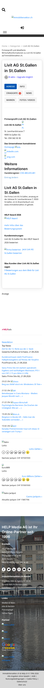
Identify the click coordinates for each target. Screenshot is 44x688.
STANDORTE (13, 93)
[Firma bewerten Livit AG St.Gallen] (12, 249)
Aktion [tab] (10, 342)
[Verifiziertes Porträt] (23, 125)
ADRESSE (10, 86)
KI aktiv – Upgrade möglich (21, 77)
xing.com (10, 157)
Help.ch (25, 673)
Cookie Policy (32, 679)
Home (4, 46)
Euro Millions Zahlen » (32, 476)
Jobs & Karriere (8, 606)
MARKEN (10, 100)
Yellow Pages (7, 613)
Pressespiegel (7, 609)
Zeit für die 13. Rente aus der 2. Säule (17, 349)
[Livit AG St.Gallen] (13, 218)
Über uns (22, 685)
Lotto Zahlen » (35, 449)
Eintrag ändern (11, 177)
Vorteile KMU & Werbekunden (14, 584)
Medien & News (8, 603)
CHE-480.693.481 (27, 173)
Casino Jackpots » (34, 496)
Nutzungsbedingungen (15, 679)
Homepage (9, 147)
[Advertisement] (20, 311)
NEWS (29, 93)
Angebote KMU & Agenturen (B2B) (16, 581)
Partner (5, 591)
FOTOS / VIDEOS (27, 100)
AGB (33, 676)
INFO (22, 86)
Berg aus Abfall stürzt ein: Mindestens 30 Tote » (22, 384)
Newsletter (6, 588)
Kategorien (15, 46)
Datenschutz (22, 681)
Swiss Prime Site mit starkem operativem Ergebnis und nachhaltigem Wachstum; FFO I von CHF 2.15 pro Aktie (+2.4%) (20, 370)
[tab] (4, 342)
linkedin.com (12, 151)
